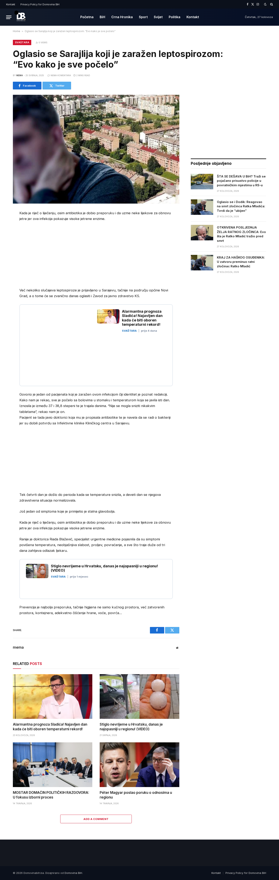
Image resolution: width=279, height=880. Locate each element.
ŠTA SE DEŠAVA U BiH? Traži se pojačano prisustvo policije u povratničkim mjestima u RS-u (241, 180)
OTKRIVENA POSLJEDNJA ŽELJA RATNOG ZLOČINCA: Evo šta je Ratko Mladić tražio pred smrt (241, 233)
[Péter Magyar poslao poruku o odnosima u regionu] (139, 764)
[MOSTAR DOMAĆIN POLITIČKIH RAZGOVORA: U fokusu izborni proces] (52, 764)
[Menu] (8, 17)
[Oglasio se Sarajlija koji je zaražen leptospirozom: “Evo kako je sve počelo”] (96, 149)
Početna (87, 17)
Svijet (158, 17)
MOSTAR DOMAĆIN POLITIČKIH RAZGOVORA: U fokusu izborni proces (51, 795)
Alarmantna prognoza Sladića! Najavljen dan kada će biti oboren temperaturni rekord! (50, 726)
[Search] (271, 4)
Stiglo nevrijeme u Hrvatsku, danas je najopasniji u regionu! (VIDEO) (131, 726)
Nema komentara (61, 75)
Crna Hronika (122, 17)
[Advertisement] (53, 255)
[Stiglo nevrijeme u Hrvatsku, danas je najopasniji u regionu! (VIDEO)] (139, 696)
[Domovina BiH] (21, 17)
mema (19, 75)
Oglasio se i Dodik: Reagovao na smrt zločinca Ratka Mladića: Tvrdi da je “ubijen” (241, 206)
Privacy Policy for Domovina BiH (39, 4)
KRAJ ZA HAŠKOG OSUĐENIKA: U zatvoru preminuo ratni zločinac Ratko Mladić (241, 261)
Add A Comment (96, 819)
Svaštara (22, 42)
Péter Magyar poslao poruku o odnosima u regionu (136, 795)
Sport (143, 17)
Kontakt (10, 4)
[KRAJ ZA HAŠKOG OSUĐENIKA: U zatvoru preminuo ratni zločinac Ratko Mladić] (202, 262)
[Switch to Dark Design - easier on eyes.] (265, 4)
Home (16, 31)
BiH (102, 17)
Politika (174, 17)
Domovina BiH (73, 872)
